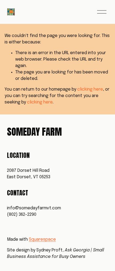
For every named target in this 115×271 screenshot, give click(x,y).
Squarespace (42, 239)
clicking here (90, 89)
